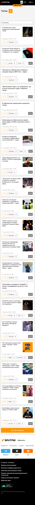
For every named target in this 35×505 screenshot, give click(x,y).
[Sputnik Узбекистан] (6, 3)
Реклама (16, 478)
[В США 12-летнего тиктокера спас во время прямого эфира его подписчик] (28, 305)
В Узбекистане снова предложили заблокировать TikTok (11, 29)
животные (20, 357)
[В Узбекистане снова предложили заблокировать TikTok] (28, 32)
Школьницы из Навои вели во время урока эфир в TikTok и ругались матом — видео (16, 122)
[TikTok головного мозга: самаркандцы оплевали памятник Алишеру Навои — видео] (28, 225)
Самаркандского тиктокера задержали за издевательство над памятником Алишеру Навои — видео (11, 265)
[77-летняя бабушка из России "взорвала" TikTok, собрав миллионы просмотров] (28, 390)
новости (4, 446)
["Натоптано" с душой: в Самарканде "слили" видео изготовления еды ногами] (28, 368)
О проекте (4, 462)
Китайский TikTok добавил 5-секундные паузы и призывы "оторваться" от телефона (11, 50)
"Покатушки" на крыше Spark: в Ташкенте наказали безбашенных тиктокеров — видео (11, 181)
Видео (10, 357)
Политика (13, 446)
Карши (21, 151)
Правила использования (8, 465)
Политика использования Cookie (11, 470)
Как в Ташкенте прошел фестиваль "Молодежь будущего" (9, 323)
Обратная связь (6, 480)
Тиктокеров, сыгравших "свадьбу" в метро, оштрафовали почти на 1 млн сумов (15, 286)
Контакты (11, 462)
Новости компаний (7, 478)
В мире (10, 63)
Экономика (30, 446)
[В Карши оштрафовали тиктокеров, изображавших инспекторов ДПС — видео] (28, 141)
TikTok (4, 10)
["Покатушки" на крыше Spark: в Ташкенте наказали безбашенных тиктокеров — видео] (28, 183)
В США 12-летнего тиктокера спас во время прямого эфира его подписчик (11, 302)
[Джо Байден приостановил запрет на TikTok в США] (28, 412)
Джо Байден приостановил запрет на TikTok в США (10, 409)
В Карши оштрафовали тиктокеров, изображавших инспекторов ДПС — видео (10, 138)
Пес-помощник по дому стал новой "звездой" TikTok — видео (11, 344)
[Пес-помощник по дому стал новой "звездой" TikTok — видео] (28, 347)
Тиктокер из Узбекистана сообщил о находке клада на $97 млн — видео (15, 71)
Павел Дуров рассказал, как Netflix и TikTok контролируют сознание (11, 159)
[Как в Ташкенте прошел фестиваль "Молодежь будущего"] (28, 326)
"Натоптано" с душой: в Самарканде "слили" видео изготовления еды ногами (10, 365)
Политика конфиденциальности (11, 468)
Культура (11, 336)
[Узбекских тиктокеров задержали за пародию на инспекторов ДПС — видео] (28, 204)
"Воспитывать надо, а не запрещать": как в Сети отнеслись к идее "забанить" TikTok (16, 88)
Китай (19, 63)
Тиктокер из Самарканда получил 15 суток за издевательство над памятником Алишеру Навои (11, 244)
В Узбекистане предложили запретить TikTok (16, 104)
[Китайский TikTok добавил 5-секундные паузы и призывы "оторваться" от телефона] (28, 53)
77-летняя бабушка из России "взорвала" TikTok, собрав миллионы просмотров (11, 387)
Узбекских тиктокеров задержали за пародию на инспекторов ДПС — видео (10, 201)
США (19, 315)
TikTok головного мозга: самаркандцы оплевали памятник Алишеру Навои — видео (11, 223)
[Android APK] (7, 486)
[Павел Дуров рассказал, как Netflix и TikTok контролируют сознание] (28, 162)
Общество (11, 42)
